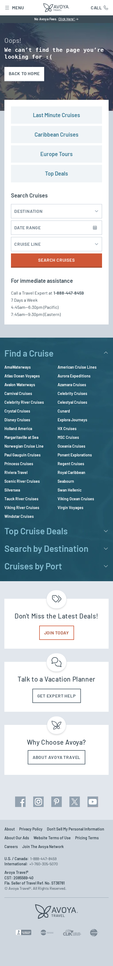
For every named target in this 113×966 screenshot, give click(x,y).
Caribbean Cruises (56, 134)
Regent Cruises (71, 463)
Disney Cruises (17, 419)
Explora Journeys (72, 419)
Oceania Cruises (71, 446)
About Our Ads (16, 837)
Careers (11, 846)
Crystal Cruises (17, 411)
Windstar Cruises (19, 516)
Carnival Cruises (18, 393)
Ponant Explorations (75, 455)
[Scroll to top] (101, 954)
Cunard (64, 411)
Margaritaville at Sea (21, 437)
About (9, 829)
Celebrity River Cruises (24, 402)
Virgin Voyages (70, 507)
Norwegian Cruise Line (24, 446)
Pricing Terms (87, 837)
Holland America (18, 428)
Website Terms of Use (52, 837)
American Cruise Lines (77, 367)
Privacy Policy (31, 829)
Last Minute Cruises (56, 115)
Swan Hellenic (69, 490)
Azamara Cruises (72, 384)
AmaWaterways (17, 367)
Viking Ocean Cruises (76, 498)
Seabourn (66, 481)
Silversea (12, 490)
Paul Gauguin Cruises (22, 455)
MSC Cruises (68, 437)
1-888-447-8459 (68, 292)
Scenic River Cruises (22, 481)
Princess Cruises (18, 463)
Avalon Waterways (19, 384)
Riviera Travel (15, 472)
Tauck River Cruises (21, 498)
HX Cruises (67, 428)
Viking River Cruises (21, 507)
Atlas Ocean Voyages (22, 376)
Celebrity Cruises (72, 393)
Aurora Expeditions (74, 376)
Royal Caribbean (71, 472)
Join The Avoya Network (43, 846)
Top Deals (56, 173)
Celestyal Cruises (72, 402)
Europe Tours (56, 154)
